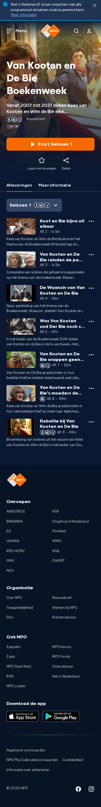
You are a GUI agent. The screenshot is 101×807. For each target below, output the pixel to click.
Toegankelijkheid (19, 608)
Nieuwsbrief (61, 598)
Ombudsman (62, 666)
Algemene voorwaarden (26, 750)
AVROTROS (15, 511)
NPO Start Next (18, 666)
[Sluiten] (94, 5)
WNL (56, 551)
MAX (10, 561)
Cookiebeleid (72, 760)
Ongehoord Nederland (70, 521)
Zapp (10, 656)
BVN (9, 676)
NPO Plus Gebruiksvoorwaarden (32, 760)
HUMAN (12, 541)
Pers (9, 617)
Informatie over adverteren (28, 770)
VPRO (57, 541)
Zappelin (13, 647)
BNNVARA (14, 521)
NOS (10, 571)
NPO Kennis (61, 647)
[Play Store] (61, 716)
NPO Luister (16, 686)
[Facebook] (78, 790)
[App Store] (22, 716)
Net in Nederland (65, 676)
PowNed (59, 531)
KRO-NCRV (15, 551)
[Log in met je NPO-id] (89, 30)
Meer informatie (23, 15)
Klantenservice (64, 617)
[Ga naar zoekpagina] (76, 30)
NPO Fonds (61, 656)
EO (8, 531)
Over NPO (14, 598)
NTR (55, 511)
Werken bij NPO (64, 608)
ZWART (58, 561)
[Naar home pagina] (50, 30)
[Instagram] (91, 790)
